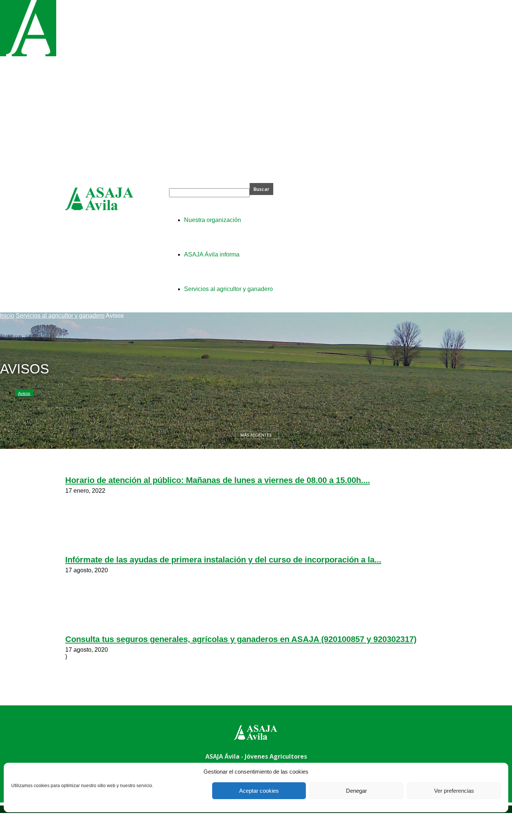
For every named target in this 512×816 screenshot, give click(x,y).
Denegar (356, 791)
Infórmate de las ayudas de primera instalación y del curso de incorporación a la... (223, 559)
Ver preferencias (454, 791)
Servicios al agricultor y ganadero (60, 315)
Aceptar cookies (259, 791)
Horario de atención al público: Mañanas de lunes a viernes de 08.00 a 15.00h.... (217, 480)
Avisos (24, 393)
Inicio (7, 315)
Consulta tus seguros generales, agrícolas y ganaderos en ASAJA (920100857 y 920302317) (240, 639)
